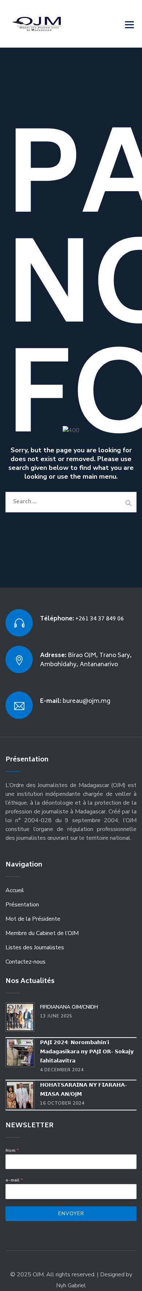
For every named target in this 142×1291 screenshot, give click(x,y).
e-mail (14, 1180)
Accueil (14, 890)
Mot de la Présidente (32, 919)
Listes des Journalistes (34, 947)
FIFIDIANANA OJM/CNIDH (69, 1007)
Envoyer (71, 1213)
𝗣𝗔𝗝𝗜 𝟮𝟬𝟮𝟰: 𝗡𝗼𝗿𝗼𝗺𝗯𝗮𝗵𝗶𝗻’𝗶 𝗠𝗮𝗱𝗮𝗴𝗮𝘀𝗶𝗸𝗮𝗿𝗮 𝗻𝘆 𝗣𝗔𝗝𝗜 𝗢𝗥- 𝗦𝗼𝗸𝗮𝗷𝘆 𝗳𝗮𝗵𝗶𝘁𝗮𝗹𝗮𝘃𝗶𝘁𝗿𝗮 (87, 1051)
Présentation (22, 905)
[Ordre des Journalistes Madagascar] (48, 24)
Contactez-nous (25, 962)
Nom (12, 1150)
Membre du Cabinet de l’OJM (42, 933)
